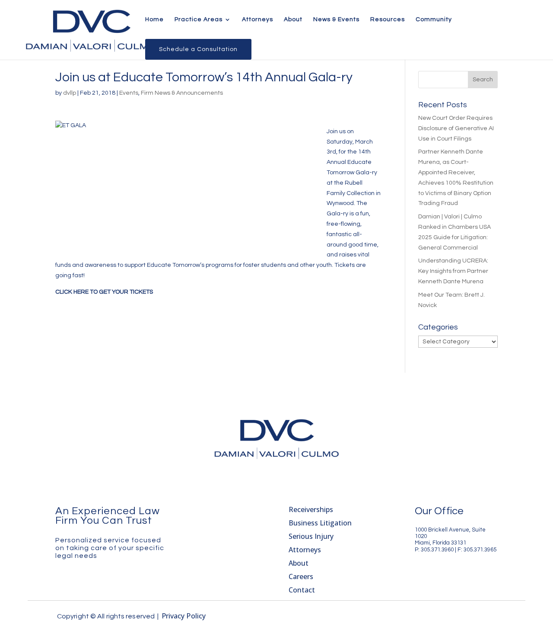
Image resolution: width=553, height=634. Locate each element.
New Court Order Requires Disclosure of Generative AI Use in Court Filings (456, 128)
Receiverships (311, 509)
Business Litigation (320, 523)
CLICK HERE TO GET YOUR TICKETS (104, 292)
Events (128, 93)
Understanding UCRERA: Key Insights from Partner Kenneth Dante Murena (453, 271)
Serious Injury (311, 536)
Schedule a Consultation (198, 49)
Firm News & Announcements (182, 93)
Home (154, 19)
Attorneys (257, 19)
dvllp (69, 93)
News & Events (336, 19)
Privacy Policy (184, 616)
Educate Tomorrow (173, 265)
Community (434, 19)
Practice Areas (198, 19)
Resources (387, 19)
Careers (301, 576)
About (293, 19)
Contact (302, 590)
